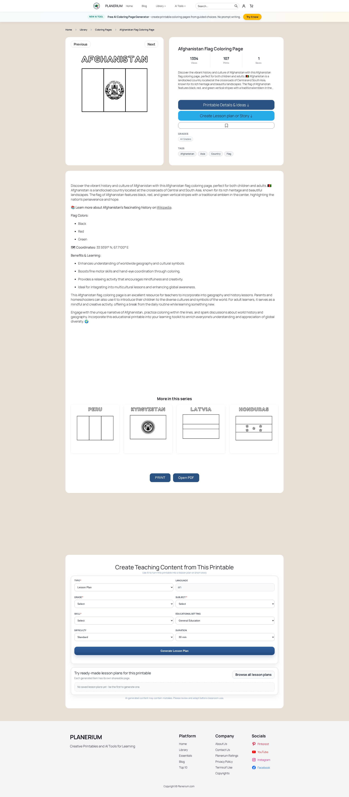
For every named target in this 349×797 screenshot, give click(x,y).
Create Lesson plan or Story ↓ (226, 115)
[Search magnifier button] (236, 6)
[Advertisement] (174, 354)
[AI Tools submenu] (185, 6)
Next (151, 44)
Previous (80, 44)
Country (215, 153)
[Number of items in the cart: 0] (251, 6)
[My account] (243, 6)
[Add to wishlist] (226, 125)
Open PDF (186, 477)
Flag (229, 153)
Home (68, 29)
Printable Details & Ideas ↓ (226, 104)
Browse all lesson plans (253, 674)
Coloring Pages (103, 29)
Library (83, 29)
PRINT (160, 477)
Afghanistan (187, 153)
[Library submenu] (165, 6)
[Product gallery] (114, 94)
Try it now (252, 17)
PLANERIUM (114, 6)
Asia (202, 153)
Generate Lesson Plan (174, 650)
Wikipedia (164, 207)
